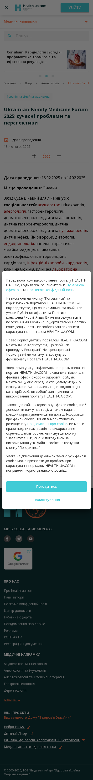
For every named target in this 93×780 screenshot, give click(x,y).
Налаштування (46, 500)
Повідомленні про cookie (47, 423)
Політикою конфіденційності (50, 289)
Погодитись (46, 486)
